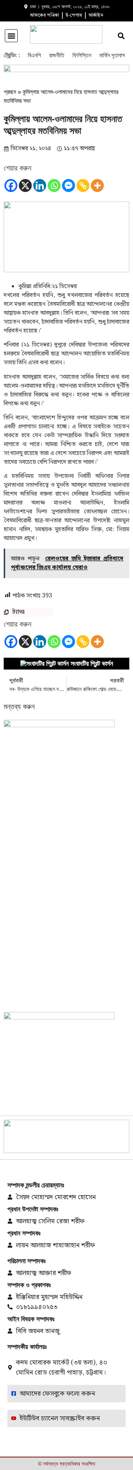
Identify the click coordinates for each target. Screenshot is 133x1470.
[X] (25, 185)
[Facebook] (10, 185)
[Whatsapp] (54, 185)
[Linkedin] (39, 185)
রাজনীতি (56, 55)
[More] (97, 185)
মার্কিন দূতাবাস (112, 55)
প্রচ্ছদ (10, 92)
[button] (11, 35)
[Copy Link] (82, 185)
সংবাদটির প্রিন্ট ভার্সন (92, 663)
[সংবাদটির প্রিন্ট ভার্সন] (44, 663)
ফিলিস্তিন (81, 55)
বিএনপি (34, 55)
